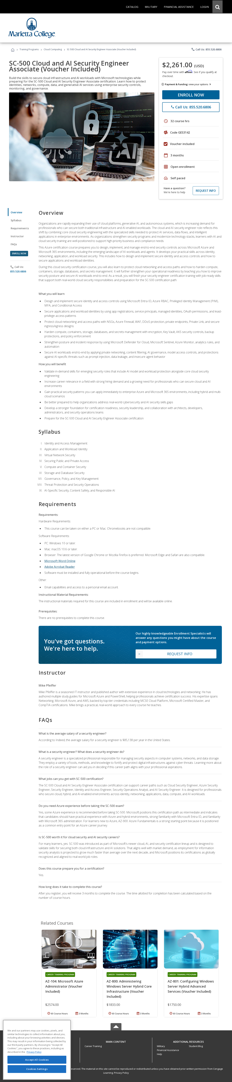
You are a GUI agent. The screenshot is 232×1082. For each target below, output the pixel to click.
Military (161, 1046)
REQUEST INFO (206, 191)
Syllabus (16, 220)
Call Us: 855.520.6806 (206, 49)
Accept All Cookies (37, 1059)
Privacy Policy (121, 1072)
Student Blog (196, 1046)
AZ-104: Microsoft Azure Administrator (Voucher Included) (64, 986)
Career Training (93, 1046)
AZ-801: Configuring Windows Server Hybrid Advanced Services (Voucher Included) (191, 986)
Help (159, 1054)
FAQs (14, 244)
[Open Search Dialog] (217, 6)
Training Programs (29, 49)
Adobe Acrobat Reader (59, 567)
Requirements (20, 228)
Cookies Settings (37, 1069)
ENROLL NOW (191, 95)
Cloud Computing (53, 49)
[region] (37, 1050)
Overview (16, 212)
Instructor (17, 236)
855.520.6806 (18, 271)
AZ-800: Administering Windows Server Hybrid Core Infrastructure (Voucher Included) (129, 989)
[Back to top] (116, 1040)
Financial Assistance (168, 1050)
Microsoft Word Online (59, 561)
